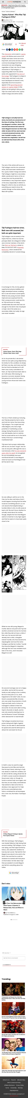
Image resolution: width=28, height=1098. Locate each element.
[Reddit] (17, 50)
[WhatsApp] (20, 50)
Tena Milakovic (11, 913)
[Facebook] (7, 50)
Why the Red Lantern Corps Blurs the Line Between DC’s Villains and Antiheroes (13, 1035)
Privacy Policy (20, 1085)
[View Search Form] (25, 2)
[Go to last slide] (4, 902)
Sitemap (20, 1088)
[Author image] (3, 20)
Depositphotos (14, 1090)
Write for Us (6, 1080)
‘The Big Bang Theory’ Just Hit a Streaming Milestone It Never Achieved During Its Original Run (14, 1053)
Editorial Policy (21, 1080)
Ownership (13, 1088)
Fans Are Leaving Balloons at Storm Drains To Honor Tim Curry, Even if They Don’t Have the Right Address (14, 1017)
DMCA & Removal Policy (14, 1082)
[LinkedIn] (12, 50)
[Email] (22, 50)
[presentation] (14, 893)
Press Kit (13, 1080)
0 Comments (20, 22)
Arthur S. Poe (9, 20)
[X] (9, 50)
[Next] (24, 902)
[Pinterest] (14, 50)
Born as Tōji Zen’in (11, 245)
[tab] (12, 919)
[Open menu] (3, 2)
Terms (7, 1088)
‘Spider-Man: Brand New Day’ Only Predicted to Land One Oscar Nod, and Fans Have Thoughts (14, 1071)
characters (8, 54)
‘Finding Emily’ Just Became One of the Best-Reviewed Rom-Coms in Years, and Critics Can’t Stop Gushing (13, 998)
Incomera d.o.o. (14, 1096)
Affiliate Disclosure (9, 1085)
